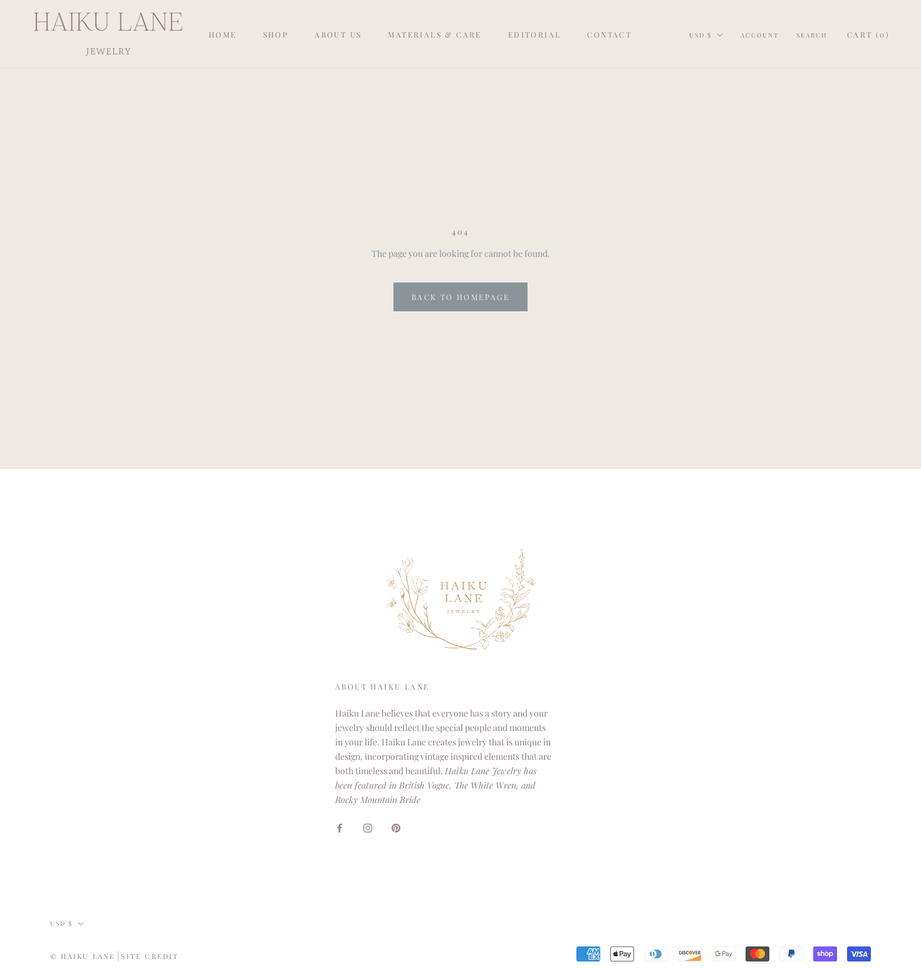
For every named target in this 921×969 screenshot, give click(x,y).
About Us (338, 34)
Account (760, 35)
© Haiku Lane (82, 956)
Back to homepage (460, 297)
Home (223, 34)
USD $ (700, 35)
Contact (609, 34)
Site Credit (150, 956)
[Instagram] (367, 826)
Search (812, 35)
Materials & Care (434, 34)
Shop (276, 34)
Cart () (868, 34)
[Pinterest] (396, 826)
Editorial (534, 34)
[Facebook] (339, 826)
